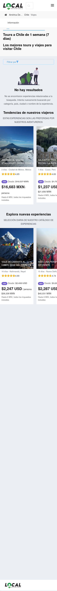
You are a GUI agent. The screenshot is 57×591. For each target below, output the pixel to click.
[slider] (10, 174)
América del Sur (17, 14)
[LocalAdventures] (14, 6)
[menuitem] (13, 22)
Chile (26, 14)
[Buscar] (28, 5)
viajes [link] (33, 14)
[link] (6, 14)
